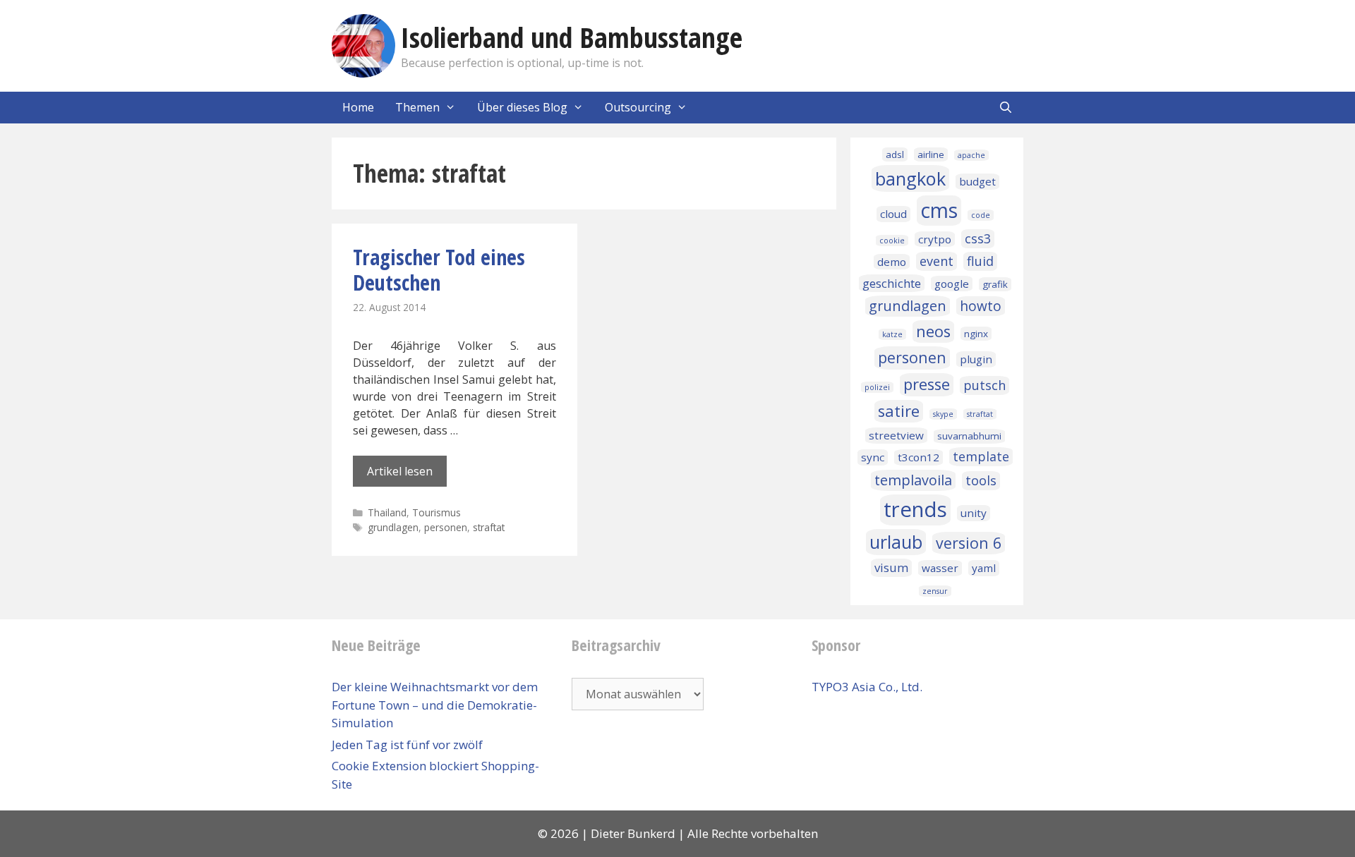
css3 (978, 238)
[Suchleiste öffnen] (1005, 107)
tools (980, 480)
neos (933, 331)
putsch (984, 385)
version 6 (968, 543)
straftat (489, 527)
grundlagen (393, 527)
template (981, 456)
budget (977, 181)
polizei (877, 387)
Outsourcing (638, 107)
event (936, 261)
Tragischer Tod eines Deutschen (439, 270)
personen (445, 527)
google (951, 283)
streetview (896, 435)
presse (926, 384)
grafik (995, 284)
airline (930, 154)
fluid (980, 261)
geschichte (891, 283)
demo (891, 262)
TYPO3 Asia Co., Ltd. (867, 687)
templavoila (913, 480)
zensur (935, 591)
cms (939, 210)
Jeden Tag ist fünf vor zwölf (407, 744)
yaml (984, 568)
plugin (976, 359)
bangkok (910, 178)
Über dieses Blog (522, 107)
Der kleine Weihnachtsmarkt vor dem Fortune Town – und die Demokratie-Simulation (435, 705)
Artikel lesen (400, 471)
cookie (892, 240)
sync (872, 457)
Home (358, 107)
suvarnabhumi (969, 436)
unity (973, 513)
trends (915, 509)
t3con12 (918, 457)
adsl (895, 154)
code (980, 215)
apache (971, 155)
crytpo (934, 239)
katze (892, 334)
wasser (940, 568)
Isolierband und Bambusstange (571, 37)
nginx (976, 333)
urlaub (895, 542)
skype (943, 414)
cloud (893, 214)
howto (980, 306)
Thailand (387, 512)
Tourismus (436, 512)
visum (891, 567)
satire (899, 411)
